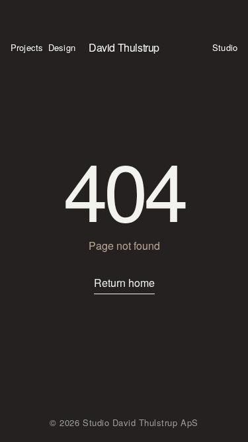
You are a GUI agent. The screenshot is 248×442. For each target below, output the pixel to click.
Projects (27, 47)
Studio (224, 47)
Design (61, 47)
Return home (124, 282)
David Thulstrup (124, 47)
